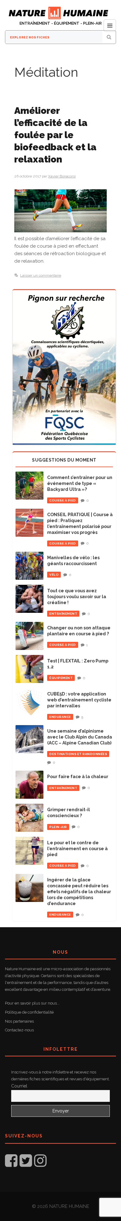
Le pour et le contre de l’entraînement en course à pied (77, 848)
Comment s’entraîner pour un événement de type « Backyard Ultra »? (79, 483)
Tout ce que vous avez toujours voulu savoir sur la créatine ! (76, 596)
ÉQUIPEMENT (61, 678)
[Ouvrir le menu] (110, 25)
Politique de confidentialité (29, 1012)
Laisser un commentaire (40, 275)
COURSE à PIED (62, 500)
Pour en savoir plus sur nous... (32, 1003)
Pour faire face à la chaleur (77, 776)
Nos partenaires (19, 1021)
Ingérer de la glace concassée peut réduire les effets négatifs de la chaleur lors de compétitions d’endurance (79, 891)
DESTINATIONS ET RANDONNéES (78, 754)
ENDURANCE (60, 717)
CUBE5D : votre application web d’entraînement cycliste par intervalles (79, 699)
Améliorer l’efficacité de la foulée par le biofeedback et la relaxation (55, 135)
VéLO (54, 574)
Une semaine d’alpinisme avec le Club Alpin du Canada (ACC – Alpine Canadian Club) (79, 737)
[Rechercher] (109, 37)
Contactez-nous (19, 1030)
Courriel (19, 1085)
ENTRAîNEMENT (63, 613)
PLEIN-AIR (58, 827)
